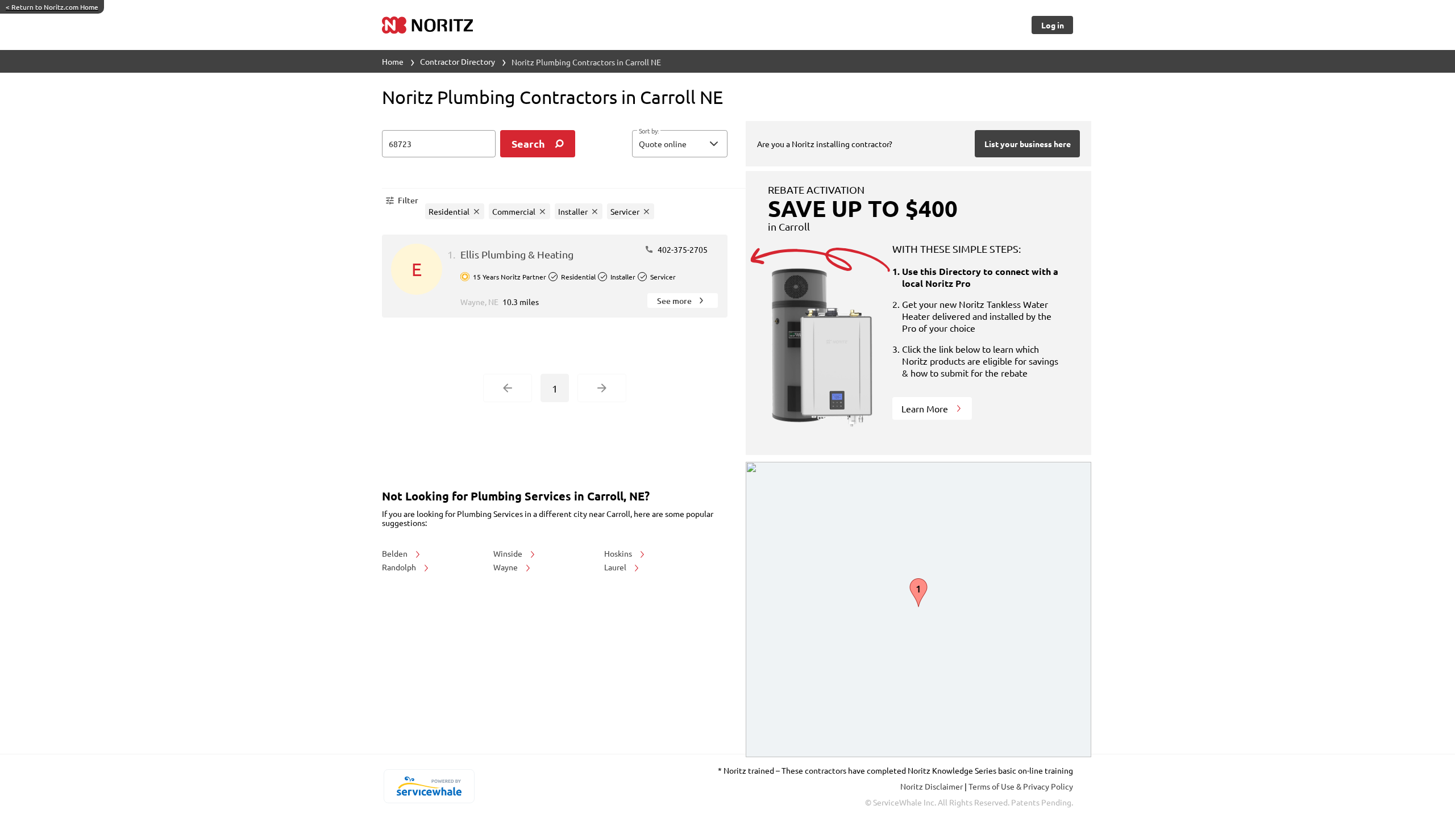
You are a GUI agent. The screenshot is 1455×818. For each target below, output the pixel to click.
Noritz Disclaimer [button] (932, 786)
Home (393, 61)
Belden (395, 553)
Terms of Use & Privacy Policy (1020, 786)
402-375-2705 (682, 249)
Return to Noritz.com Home (52, 6)
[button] (680, 143)
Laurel (616, 567)
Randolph (400, 567)
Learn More (925, 408)
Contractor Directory (457, 61)
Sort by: (649, 131)
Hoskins (619, 553)
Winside (508, 553)
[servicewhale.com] (429, 786)
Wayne (506, 567)
